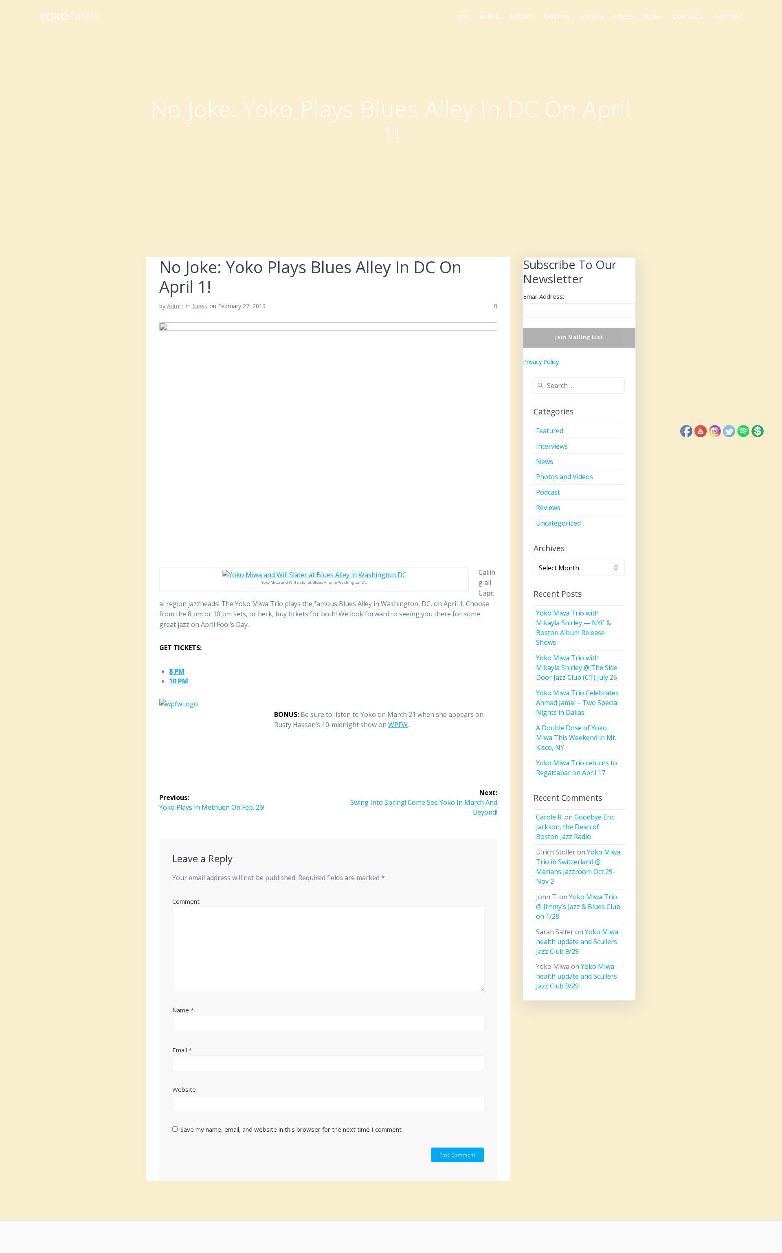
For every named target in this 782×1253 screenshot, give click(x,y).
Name (183, 1010)
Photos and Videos (564, 476)
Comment (186, 901)
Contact (687, 16)
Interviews (552, 446)
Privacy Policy (541, 362)
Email (182, 1050)
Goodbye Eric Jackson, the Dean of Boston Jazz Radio (575, 827)
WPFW (398, 724)
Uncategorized (558, 523)
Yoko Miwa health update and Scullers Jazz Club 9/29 (577, 941)
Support (728, 16)
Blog (653, 16)
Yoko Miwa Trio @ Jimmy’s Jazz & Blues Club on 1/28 (578, 906)
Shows (521, 16)
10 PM (178, 681)
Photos (557, 16)
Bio (462, 16)
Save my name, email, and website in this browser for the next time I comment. (291, 1129)
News (199, 306)
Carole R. (549, 817)
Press (624, 16)
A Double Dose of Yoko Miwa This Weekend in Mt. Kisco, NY (576, 737)
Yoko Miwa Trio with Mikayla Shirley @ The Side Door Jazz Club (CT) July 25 (576, 667)
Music (489, 16)
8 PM (177, 671)
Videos (592, 16)
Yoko (69, 16)
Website (184, 1089)
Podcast (548, 492)
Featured (549, 430)
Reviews (548, 507)
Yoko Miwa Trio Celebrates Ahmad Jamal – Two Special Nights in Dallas (577, 702)
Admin (175, 306)
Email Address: (543, 296)
